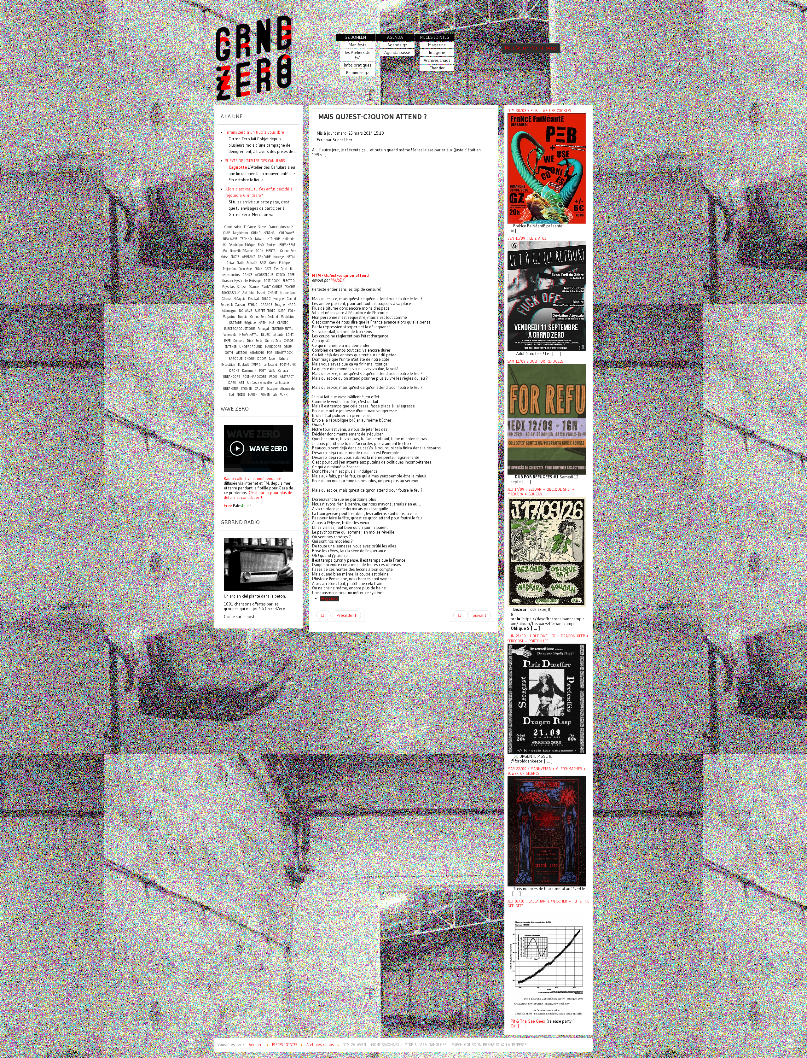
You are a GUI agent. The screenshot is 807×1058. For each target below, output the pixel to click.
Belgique (250, 322)
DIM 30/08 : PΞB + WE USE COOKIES (539, 111)
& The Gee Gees (530, 1021)
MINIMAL (270, 233)
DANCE (247, 274)
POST (262, 370)
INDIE (235, 256)
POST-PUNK (288, 364)
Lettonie (277, 334)
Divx (250, 340)
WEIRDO (241, 352)
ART (241, 382)
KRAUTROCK (284, 352)
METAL (291, 256)
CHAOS (288, 340)
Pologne (280, 304)
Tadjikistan (240, 233)
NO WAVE (245, 310)
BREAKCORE (231, 376)
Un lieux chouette (259, 382)
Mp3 (271, 322)
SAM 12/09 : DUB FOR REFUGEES (535, 361)
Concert (238, 340)
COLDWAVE (286, 233)
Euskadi (243, 364)
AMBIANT (248, 256)
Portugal (263, 328)
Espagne (271, 388)
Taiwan (259, 239)
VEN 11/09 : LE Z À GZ (527, 238)
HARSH (253, 394)
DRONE (234, 370)
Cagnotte (238, 167)
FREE (291, 274)
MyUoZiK (338, 280)
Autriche (248, 292)
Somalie (252, 262)
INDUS (249, 358)
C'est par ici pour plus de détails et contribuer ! (258, 495)
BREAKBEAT (287, 245)
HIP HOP (273, 239)
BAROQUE (235, 358)
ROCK (259, 250)
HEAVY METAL (248, 334)
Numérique (287, 292)
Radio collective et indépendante (252, 478)
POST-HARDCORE (254, 376)
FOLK (291, 310)
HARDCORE (273, 346)
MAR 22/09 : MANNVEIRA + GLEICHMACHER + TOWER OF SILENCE (547, 771)
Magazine (329, 598)
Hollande (288, 239)
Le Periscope (253, 280)
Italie (240, 262)
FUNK (258, 268)
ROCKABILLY (231, 292)
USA (224, 250)
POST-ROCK (272, 280)
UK (224, 245)
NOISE (241, 394)
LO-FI (290, 334)
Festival (253, 298)
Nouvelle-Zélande (241, 250)
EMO (261, 245)
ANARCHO (257, 352)
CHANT (272, 292)
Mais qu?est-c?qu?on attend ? (372, 116)
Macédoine (287, 316)
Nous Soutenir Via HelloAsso (531, 48)
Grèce (272, 262)
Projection (229, 268)
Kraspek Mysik (232, 280)
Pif (513, 1021)
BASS (263, 262)
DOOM (261, 358)
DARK (232, 382)
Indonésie (245, 268)
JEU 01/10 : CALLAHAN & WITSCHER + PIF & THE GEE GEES (548, 903)
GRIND (256, 233)
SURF (281, 310)
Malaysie (239, 298)
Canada (283, 370)
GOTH (229, 352)
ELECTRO (288, 280)
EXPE (227, 340)
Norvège (278, 256)
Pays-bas (228, 286)
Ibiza (230, 262)
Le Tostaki (270, 364)
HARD (291, 304)
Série (259, 340)
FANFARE (264, 256)
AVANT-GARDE (272, 286)
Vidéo (272, 370)
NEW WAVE (230, 239)
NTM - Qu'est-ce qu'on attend (340, 275)
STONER (246, 388)
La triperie (282, 382)
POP (269, 352)
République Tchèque (242, 245)
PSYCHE (290, 286)
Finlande (250, 227)
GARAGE (266, 304)
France (273, 227)
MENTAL (271, 250)
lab (275, 394)
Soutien (271, 245)
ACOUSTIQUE (264, 274)
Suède (262, 227)
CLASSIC (282, 322)
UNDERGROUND (250, 346)
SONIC (266, 298)
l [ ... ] (520, 1026)
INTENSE (230, 346)
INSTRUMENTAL (282, 328)
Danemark (249, 370)
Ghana (226, 298)
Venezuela (230, 334)
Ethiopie (284, 262)
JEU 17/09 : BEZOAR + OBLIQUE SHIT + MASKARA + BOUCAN (541, 492)
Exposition (228, 364)
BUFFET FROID (265, 310)
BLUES (265, 334)
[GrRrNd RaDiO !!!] (258, 563)
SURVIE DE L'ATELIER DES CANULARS (255, 160)
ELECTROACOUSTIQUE (239, 328)
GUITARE (235, 322)
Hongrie (278, 298)
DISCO (280, 274)
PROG (273, 376)
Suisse (241, 286)
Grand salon (232, 227)
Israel (261, 292)
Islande (254, 286)
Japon (272, 358)
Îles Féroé (280, 268)
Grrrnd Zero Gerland (264, 316)
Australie (286, 227)
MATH (262, 322)
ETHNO (253, 304)
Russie (242, 316)
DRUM (288, 346)
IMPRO (256, 364)
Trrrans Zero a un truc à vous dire (254, 132)
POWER (265, 394)
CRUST (259, 388)
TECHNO (246, 239)
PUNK (283, 394)
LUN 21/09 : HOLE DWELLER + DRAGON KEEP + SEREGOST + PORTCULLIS (548, 638)
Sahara (283, 358)
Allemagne (229, 310)
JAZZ (268, 268)
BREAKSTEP (230, 388)
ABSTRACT (287, 376)
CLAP (226, 233)
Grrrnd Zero (273, 340)
